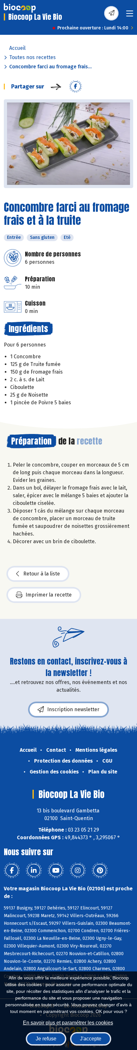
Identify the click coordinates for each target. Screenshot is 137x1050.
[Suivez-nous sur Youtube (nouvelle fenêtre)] (56, 871)
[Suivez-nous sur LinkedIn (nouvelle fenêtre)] (34, 871)
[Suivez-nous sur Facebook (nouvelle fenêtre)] (12, 871)
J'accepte (90, 1038)
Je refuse (46, 1038)
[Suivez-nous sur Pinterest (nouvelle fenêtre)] (100, 871)
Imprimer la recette (48, 595)
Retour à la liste (41, 574)
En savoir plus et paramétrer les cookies (68, 1022)
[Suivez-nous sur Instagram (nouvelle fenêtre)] (78, 871)
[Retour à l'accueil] (20, 8)
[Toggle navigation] (129, 15)
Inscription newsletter (73, 709)
